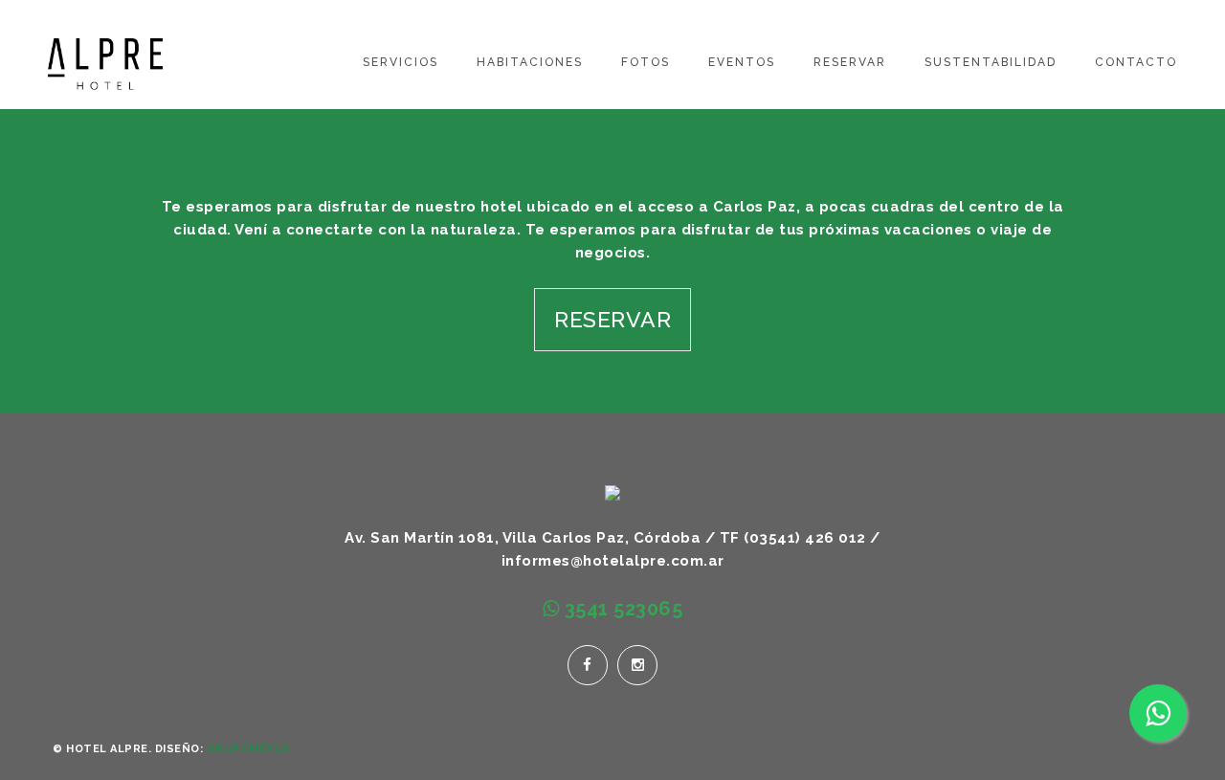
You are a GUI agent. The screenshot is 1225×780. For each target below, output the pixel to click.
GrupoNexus (249, 749)
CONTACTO (1136, 62)
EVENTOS (741, 62)
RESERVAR (849, 62)
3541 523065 (620, 608)
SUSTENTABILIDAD (990, 62)
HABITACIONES (530, 62)
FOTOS (645, 62)
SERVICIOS (400, 62)
